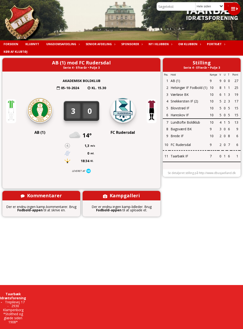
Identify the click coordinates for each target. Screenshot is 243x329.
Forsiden (11, 44)
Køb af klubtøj (16, 52)
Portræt (214, 44)
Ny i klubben (159, 44)
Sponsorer (130, 44)
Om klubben (187, 44)
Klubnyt (32, 44)
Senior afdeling (99, 44)
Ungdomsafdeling (61, 44)
